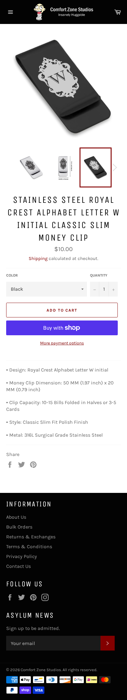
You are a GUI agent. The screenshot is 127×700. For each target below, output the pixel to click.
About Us (16, 517)
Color (12, 275)
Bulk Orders (19, 527)
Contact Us (18, 566)
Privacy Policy (21, 556)
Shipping (38, 258)
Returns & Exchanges (30, 537)
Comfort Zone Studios (41, 669)
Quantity (98, 275)
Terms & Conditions (29, 546)
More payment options (62, 343)
